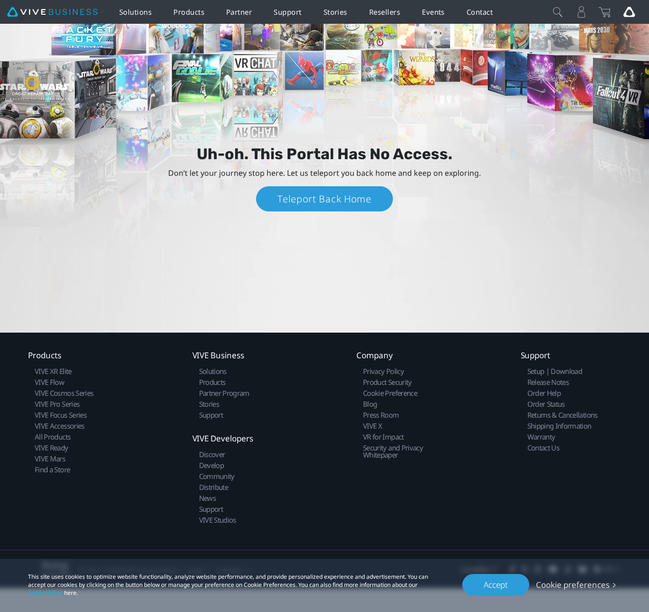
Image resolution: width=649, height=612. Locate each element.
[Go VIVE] (629, 12)
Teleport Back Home (324, 198)
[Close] (558, 12)
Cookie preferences (573, 584)
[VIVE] (52, 12)
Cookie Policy (45, 593)
